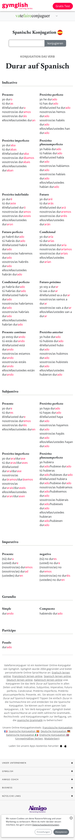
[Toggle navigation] (57, 16)
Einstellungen (43, 831)
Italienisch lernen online (48, 680)
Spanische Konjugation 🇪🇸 (24, 731)
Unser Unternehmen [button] (14, 762)
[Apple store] (65, 746)
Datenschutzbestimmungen (45, 824)
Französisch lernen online (27, 676)
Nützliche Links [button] (11, 796)
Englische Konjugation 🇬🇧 (54, 735)
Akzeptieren (61, 831)
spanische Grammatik (30, 720)
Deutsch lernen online (20, 680)
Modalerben (51, 738)
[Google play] (61, 746)
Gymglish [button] (7, 771)
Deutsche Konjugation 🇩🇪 (55, 731)
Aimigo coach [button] (10, 779)
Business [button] (7, 787)
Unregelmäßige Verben (29, 738)
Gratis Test (63, 6)
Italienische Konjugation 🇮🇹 (22, 735)
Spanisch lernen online (57, 676)
